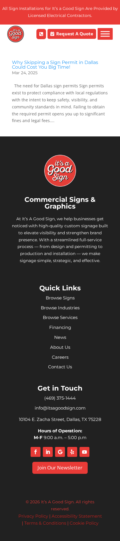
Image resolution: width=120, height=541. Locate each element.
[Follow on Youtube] (84, 452)
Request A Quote (74, 34)
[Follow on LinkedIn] (48, 452)
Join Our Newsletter (60, 467)
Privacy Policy (33, 516)
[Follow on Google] (60, 452)
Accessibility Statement (77, 516)
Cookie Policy (84, 523)
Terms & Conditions (45, 523)
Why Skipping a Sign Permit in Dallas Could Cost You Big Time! (55, 65)
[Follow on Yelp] (72, 452)
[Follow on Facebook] (35, 452)
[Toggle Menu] (105, 34)
